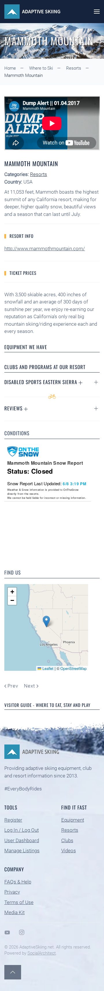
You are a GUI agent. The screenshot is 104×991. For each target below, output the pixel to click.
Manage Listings (22, 850)
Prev (13, 686)
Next (29, 686)
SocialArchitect (41, 953)
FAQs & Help (17, 882)
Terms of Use (19, 902)
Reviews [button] (14, 408)
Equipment (72, 820)
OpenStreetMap (73, 668)
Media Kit (14, 912)
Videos (68, 850)
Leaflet (47, 668)
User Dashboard (21, 840)
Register (13, 820)
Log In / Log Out (21, 830)
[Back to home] (33, 11)
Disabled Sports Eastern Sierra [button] (41, 382)
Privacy (12, 892)
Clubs (67, 840)
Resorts (38, 174)
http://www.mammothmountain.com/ (44, 248)
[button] (97, 11)
